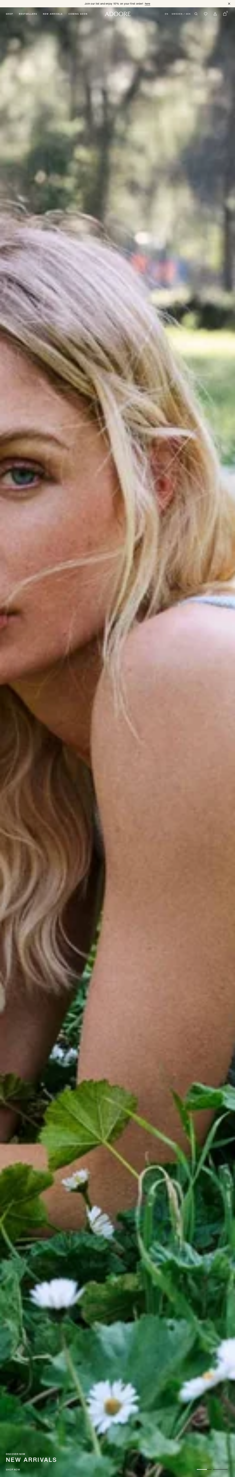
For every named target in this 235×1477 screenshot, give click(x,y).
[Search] (196, 14)
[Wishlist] (205, 14)
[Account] (215, 14)
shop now (13, 1469)
